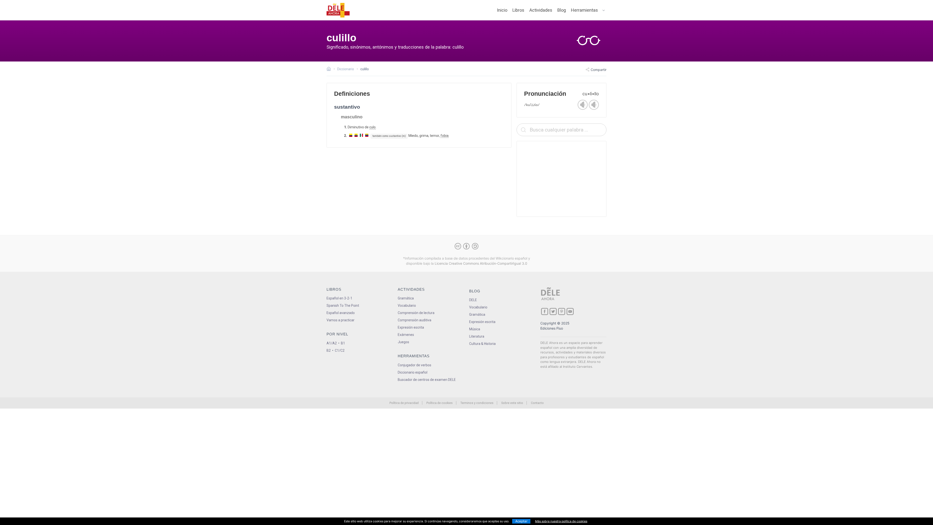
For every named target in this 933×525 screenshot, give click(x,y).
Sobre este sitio (512, 403)
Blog (561, 10)
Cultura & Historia (482, 344)
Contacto (537, 403)
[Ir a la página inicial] (330, 69)
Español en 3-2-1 (339, 298)
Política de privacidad (404, 403)
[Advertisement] (561, 179)
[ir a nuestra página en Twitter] (553, 311)
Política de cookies (439, 403)
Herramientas (584, 10)
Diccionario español (412, 372)
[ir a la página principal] (338, 10)
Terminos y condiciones (476, 403)
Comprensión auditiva (414, 320)
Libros (518, 10)
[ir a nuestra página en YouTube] (570, 311)
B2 (329, 350)
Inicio (502, 10)
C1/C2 (340, 350)
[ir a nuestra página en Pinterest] (561, 311)
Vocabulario (407, 305)
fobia (445, 136)
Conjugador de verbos (414, 365)
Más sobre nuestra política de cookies (561, 521)
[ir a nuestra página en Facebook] (544, 311)
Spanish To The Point (343, 305)
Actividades (540, 10)
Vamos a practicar (340, 320)
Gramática (406, 298)
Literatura (476, 336)
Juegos (403, 342)
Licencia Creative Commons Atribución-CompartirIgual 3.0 (481, 263)
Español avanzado (341, 313)
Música (474, 329)
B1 (343, 343)
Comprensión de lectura (416, 313)
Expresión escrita (411, 327)
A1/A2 (332, 343)
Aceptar (521, 521)
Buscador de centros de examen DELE (427, 380)
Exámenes (406, 335)
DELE (473, 300)
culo (372, 127)
